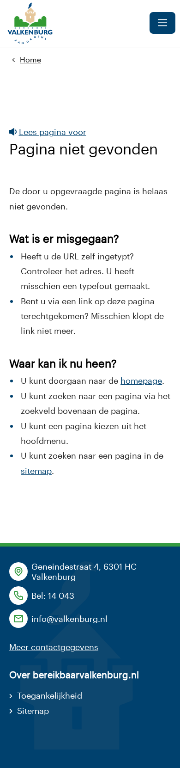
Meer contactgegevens (53, 647)
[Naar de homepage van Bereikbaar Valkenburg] (29, 24)
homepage (141, 380)
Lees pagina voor (52, 132)
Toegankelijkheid (49, 695)
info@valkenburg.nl (69, 619)
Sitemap (33, 711)
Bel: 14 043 (52, 595)
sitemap (36, 471)
